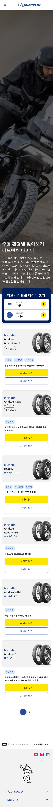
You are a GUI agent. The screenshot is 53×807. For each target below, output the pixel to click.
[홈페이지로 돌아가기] (29, 5)
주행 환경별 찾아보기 (20, 744)
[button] (26, 304)
